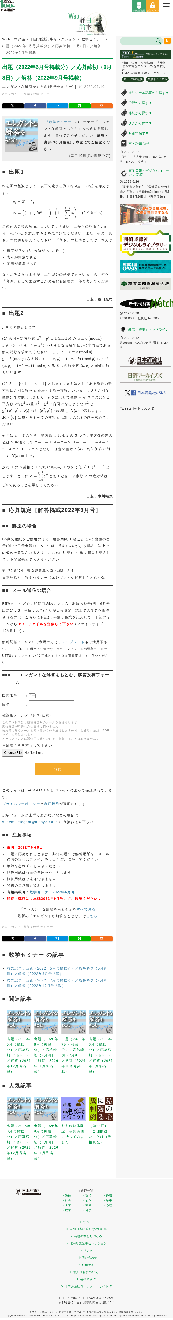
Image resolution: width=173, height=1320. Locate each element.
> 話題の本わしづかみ (86, 1236)
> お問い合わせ (86, 1257)
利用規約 (51, 804)
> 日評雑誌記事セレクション (86, 1243)
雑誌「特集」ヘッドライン (148, 329)
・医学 (66, 1205)
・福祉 (87, 1205)
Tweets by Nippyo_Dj (137, 408)
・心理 (107, 1205)
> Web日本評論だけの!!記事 (86, 1229)
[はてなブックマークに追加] (57, 105)
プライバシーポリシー (21, 804)
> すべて (86, 1222)
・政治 (87, 1195)
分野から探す (140, 103)
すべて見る (86, 909)
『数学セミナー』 (60, 122)
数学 (27, 94)
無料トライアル (157, 79)
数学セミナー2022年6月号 (52, 892)
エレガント (12, 94)
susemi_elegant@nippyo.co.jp (30, 822)
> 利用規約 (86, 1265)
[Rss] (167, 41)
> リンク (86, 1250)
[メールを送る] (102, 105)
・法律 (66, 1195)
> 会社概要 (85, 1279)
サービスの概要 (133, 79)
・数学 (66, 1210)
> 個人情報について (84, 1272)
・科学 (87, 1210)
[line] (79, 105)
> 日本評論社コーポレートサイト (85, 1286)
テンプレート (73, 642)
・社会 (66, 1200)
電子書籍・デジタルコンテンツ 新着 (148, 172)
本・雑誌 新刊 (139, 143)
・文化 (87, 1200)
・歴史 (107, 1200)
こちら (92, 916)
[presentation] (3, 186)
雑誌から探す (140, 113)
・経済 (107, 1195)
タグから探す (140, 123)
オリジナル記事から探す (148, 93)
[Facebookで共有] (35, 105)
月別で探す (138, 133)
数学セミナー (43, 94)
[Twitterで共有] (13, 105)
